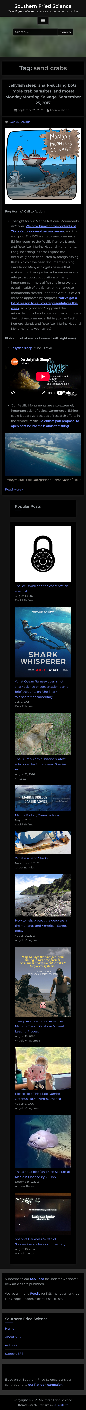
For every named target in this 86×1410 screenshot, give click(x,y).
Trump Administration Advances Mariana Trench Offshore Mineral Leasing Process (39, 1026)
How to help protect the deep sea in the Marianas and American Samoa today (41, 925)
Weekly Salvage (19, 121)
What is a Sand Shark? (32, 858)
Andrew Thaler (59, 110)
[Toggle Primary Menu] (43, 21)
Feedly (35, 1293)
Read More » (14, 489)
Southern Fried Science (43, 6)
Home (9, 1328)
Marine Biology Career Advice (37, 815)
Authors (11, 1345)
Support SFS (14, 1354)
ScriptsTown (61, 1404)
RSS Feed (37, 1279)
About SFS (13, 1337)
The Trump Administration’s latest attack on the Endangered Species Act (40, 764)
